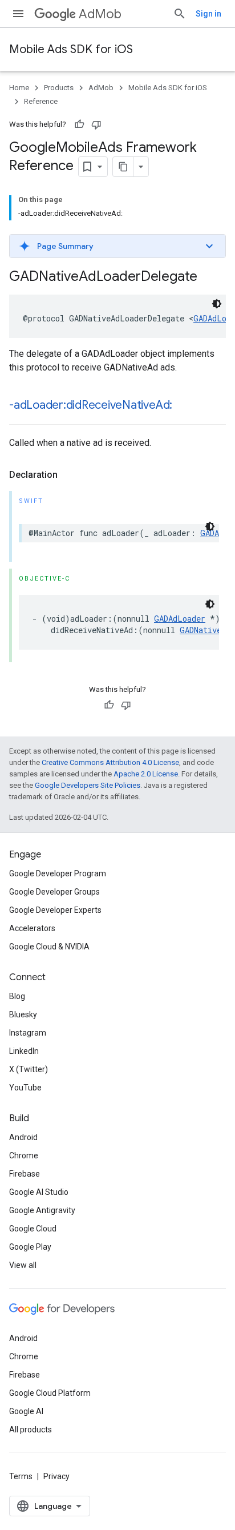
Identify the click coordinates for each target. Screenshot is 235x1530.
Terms (21, 1476)
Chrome (23, 1155)
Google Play (30, 1246)
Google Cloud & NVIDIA (49, 946)
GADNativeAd (205, 630)
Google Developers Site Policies (87, 785)
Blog (17, 996)
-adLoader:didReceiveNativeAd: (90, 405)
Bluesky (23, 1014)
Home (19, 87)
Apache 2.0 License (146, 774)
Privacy (56, 1476)
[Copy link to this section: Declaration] (69, 475)
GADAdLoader (179, 618)
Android (23, 1137)
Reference (41, 101)
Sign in (208, 13)
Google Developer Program (57, 873)
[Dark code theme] (217, 304)
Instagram (27, 1032)
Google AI (26, 1411)
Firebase (24, 1173)
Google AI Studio (38, 1192)
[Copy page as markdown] (123, 166)
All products (30, 1429)
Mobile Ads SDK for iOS (71, 49)
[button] (117, 246)
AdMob (100, 14)
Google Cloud (32, 1228)
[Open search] (180, 14)
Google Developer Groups (54, 891)
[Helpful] (79, 124)
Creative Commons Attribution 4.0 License (110, 762)
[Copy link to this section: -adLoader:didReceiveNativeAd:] (183, 406)
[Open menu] (18, 13)
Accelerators (32, 928)
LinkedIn (24, 1051)
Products (59, 87)
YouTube (25, 1087)
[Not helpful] (96, 124)
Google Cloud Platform (50, 1393)
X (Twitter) (28, 1069)
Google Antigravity (42, 1210)
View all (23, 1265)
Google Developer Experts (55, 910)
